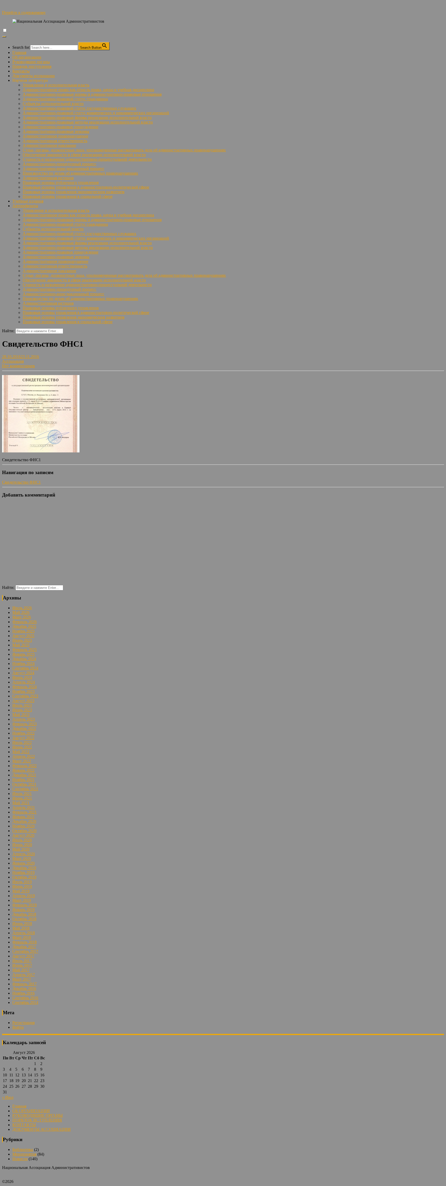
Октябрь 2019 (24, 877)
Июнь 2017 (22, 965)
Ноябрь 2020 (23, 826)
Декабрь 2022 (24, 728)
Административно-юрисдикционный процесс (63, 168)
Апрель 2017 (23, 974)
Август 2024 (23, 673)
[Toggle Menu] (4, 36)
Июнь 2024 (22, 677)
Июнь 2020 (22, 844)
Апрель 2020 (23, 854)
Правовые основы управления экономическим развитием (73, 192)
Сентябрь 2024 (25, 668)
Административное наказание (49, 145)
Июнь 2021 (22, 798)
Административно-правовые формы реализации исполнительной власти (87, 117)
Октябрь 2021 (24, 784)
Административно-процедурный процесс (59, 164)
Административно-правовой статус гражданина (65, 99)
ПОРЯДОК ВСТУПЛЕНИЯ (37, 1120)
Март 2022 (21, 761)
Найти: (8, 331)
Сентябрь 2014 (25, 1002)
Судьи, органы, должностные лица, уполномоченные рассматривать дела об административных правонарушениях (124, 150)
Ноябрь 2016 (23, 993)
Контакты (21, 71)
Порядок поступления (31, 66)
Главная (19, 52)
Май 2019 (20, 891)
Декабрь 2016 (24, 988)
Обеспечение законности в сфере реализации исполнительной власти (84, 154)
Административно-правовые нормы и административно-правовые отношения (92, 94)
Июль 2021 (22, 793)
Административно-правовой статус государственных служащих (79, 108)
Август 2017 (23, 956)
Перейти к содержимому (24, 12)
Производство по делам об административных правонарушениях (80, 173)
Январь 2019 (23, 909)
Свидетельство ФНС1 (21, 482)
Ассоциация (13, 361)
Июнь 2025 (22, 640)
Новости (20, 1159)
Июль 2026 (22, 608)
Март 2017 (21, 979)
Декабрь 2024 (24, 659)
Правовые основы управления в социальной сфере (68, 196)
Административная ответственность (55, 141)
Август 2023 (23, 700)
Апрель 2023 (23, 719)
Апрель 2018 (23, 933)
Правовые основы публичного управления (61, 182)
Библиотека (22, 1149)
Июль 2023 (22, 705)
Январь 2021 (23, 817)
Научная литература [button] (30, 80)
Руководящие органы (31, 62)
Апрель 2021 (23, 807)
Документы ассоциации (33, 76)
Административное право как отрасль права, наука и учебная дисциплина (88, 89)
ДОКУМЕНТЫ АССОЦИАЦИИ (41, 1129)
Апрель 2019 (23, 895)
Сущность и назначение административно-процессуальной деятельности (87, 159)
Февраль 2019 (24, 905)
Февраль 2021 (24, 812)
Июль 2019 (22, 882)
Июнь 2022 (22, 747)
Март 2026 (21, 617)
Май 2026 (20, 612)
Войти (18, 1027)
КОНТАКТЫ (24, 1125)
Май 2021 (20, 803)
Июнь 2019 (22, 886)
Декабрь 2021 (24, 775)
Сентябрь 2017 (25, 951)
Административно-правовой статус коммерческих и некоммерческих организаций (96, 113)
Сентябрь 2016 (25, 998)
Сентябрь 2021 (25, 789)
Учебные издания (27, 201)
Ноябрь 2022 (23, 733)
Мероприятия (24, 1154)
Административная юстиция (48, 178)
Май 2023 (20, 714)
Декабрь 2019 (24, 868)
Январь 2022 (23, 770)
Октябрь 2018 (24, 919)
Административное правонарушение (55, 136)
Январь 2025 (23, 654)
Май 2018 (20, 928)
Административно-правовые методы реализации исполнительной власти (88, 122)
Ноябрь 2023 (23, 691)
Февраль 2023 (24, 724)
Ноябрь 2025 (23, 631)
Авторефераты (25, 206)
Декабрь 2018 (24, 914)
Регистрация (23, 1022)
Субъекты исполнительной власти (53, 103)
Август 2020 (23, 835)
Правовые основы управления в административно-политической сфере (86, 187)
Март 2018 (21, 937)
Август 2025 (23, 635)
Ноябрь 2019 (23, 872)
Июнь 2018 (22, 923)
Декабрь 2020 (24, 821)
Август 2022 (23, 738)
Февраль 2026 (24, 622)
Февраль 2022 (24, 765)
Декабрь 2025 (24, 626)
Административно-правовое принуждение (60, 127)
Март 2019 (21, 900)
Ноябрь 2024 (23, 663)
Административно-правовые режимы (56, 131)
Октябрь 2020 (24, 830)
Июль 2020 (22, 840)
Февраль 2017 (24, 984)
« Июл (7, 1097)
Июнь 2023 (22, 710)
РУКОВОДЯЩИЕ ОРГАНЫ (37, 1115)
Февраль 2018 (24, 942)
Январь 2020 (23, 863)
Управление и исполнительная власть (56, 85)
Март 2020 (21, 858)
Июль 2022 (22, 742)
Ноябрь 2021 (23, 779)
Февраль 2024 (24, 687)
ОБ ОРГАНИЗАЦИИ (31, 1111)
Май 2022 (20, 752)
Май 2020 (20, 849)
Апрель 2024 (23, 682)
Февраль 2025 (24, 649)
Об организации (26, 57)
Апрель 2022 (23, 756)
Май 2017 (20, 970)
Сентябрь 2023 (25, 696)
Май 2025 (20, 645)
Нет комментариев (18, 366)
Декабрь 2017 (24, 947)
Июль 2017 (22, 960)
